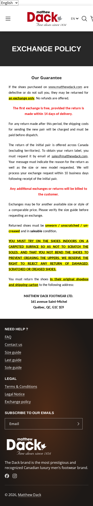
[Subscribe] (78, 423)
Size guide (13, 352)
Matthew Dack (29, 494)
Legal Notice (15, 394)
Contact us (13, 344)
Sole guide (13, 367)
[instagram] (15, 476)
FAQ (8, 337)
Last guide (13, 360)
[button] (8, 18)
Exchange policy (18, 401)
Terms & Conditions (21, 386)
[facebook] (7, 476)
